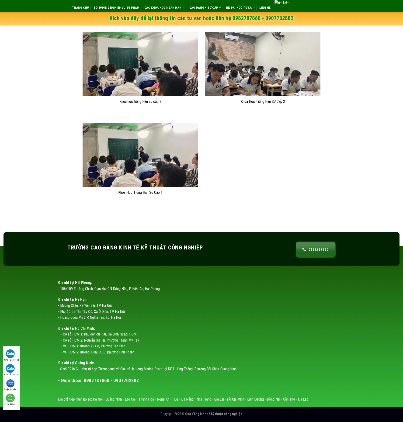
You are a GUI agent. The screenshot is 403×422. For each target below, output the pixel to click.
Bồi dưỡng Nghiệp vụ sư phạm (116, 7)
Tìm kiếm (10, 404)
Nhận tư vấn (10, 389)
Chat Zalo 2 (10, 374)
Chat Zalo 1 (10, 360)
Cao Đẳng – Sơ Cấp (203, 7)
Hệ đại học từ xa (239, 7)
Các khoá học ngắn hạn (163, 7)
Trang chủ (80, 7)
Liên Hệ (265, 7)
